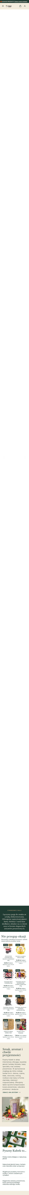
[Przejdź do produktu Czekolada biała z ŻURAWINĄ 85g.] (8, 974)
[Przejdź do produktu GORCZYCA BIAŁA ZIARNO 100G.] (8, 1024)
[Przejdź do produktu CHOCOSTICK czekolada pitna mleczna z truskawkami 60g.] (8, 949)
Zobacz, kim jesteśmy (10, 1092)
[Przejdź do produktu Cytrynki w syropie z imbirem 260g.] (20, 949)
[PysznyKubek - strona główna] (9, 6)
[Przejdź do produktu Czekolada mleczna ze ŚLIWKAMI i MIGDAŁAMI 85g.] (20, 1000)
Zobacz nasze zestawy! (20, 1)
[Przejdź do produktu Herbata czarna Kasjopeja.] (20, 1024)
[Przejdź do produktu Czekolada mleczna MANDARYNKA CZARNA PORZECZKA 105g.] (20, 974)
